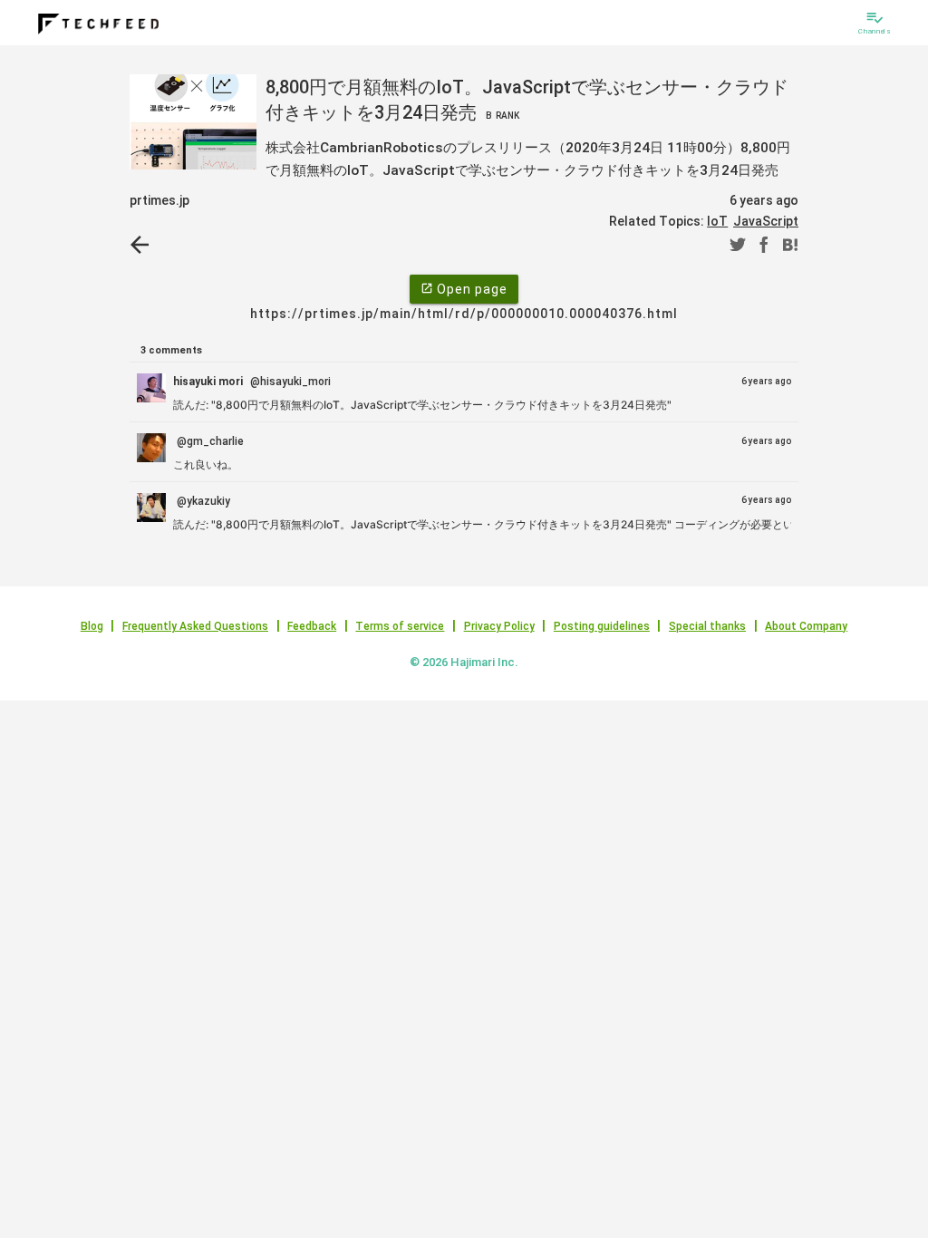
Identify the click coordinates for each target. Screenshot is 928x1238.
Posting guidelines (602, 626)
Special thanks (707, 626)
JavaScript (765, 221)
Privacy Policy (499, 626)
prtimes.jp (159, 200)
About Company (806, 626)
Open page (464, 289)
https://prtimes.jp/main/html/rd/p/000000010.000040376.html (464, 313)
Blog (92, 626)
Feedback (311, 626)
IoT (717, 221)
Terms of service (399, 626)
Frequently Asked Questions (195, 626)
